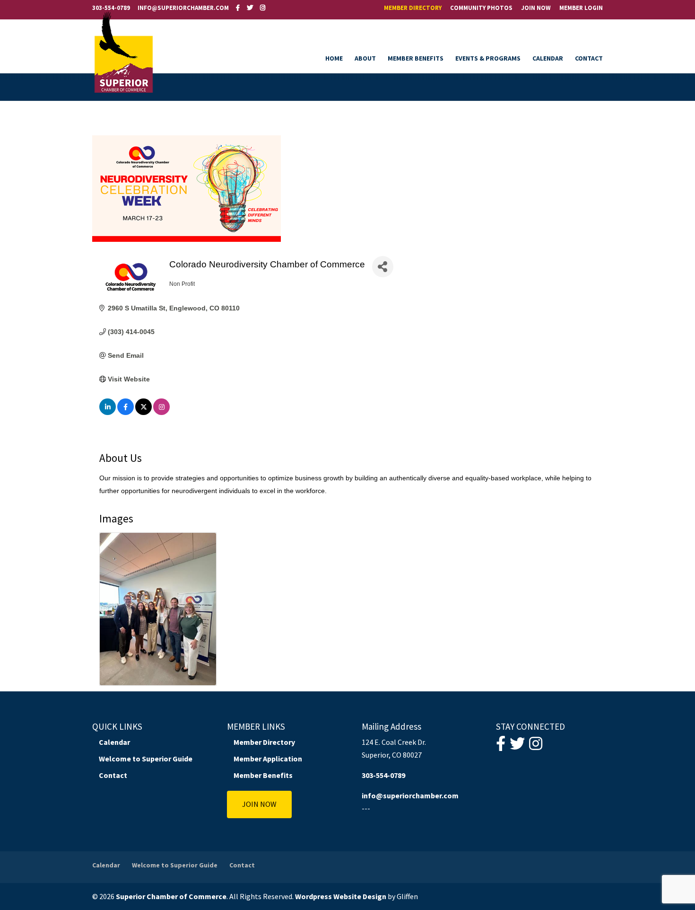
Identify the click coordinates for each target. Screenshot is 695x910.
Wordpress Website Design (340, 896)
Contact (589, 58)
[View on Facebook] (125, 412)
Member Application (268, 758)
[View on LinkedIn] (107, 412)
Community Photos (481, 8)
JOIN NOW (259, 804)
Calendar (547, 58)
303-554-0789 (111, 8)
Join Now (536, 8)
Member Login (581, 8)
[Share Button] (382, 266)
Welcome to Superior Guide (145, 758)
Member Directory (413, 8)
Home (334, 58)
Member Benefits (415, 58)
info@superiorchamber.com (410, 795)
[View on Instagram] (161, 412)
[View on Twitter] (143, 412)
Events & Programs (488, 58)
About (365, 58)
